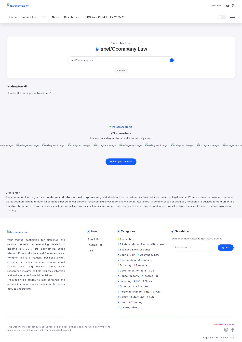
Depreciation (128, 260)
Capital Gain (127, 254)
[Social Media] (227, 5)
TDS (151, 296)
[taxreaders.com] (18, 5)
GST (153, 270)
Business (159, 244)
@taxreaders (121, 133)
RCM (158, 291)
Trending (137, 302)
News (148, 281)
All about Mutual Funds (134, 244)
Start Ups (138, 296)
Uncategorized (129, 307)
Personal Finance (131, 291)
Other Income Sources (134, 286)
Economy (126, 265)
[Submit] (172, 60)
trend (123, 302)
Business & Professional (135, 249)
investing (126, 281)
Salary (124, 296)
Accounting (127, 239)
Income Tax (151, 275)
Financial (142, 265)
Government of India (133, 270)
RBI (148, 291)
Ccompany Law (149, 254)
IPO (138, 281)
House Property (129, 275)
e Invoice (146, 260)
